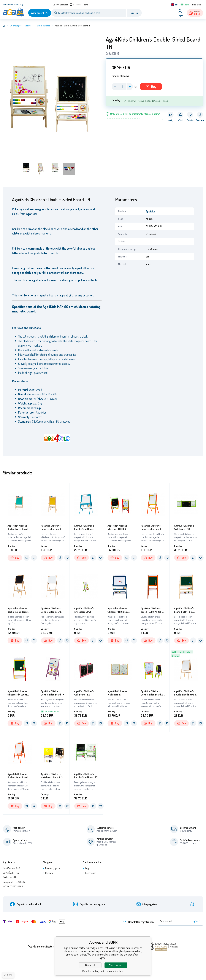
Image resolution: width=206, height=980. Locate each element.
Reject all (90, 965)
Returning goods (52, 868)
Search (134, 12)
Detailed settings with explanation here (103, 971)
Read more (196, 4)
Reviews (49, 872)
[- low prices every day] (4, 26)
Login (87, 868)
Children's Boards (42, 25)
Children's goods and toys (20, 25)
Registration (90, 872)
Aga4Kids (150, 211)
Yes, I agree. (116, 965)
